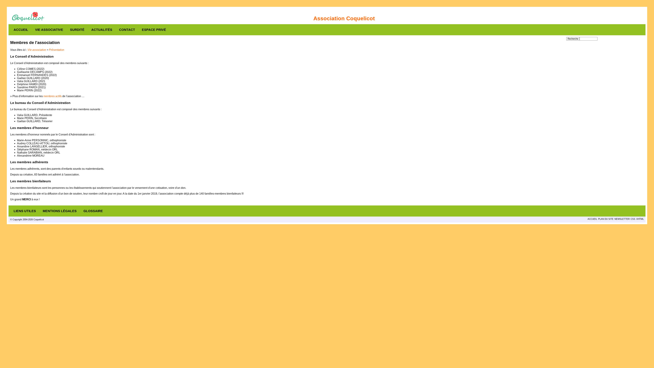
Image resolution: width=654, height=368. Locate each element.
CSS (633, 219)
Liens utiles (25, 211)
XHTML (640, 219)
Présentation (56, 49)
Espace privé (154, 30)
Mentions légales (60, 211)
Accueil (21, 30)
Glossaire (93, 211)
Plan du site (605, 219)
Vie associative (49, 30)
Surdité (77, 30)
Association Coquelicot (344, 18)
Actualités (101, 30)
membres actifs (52, 96)
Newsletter (622, 219)
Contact (127, 30)
